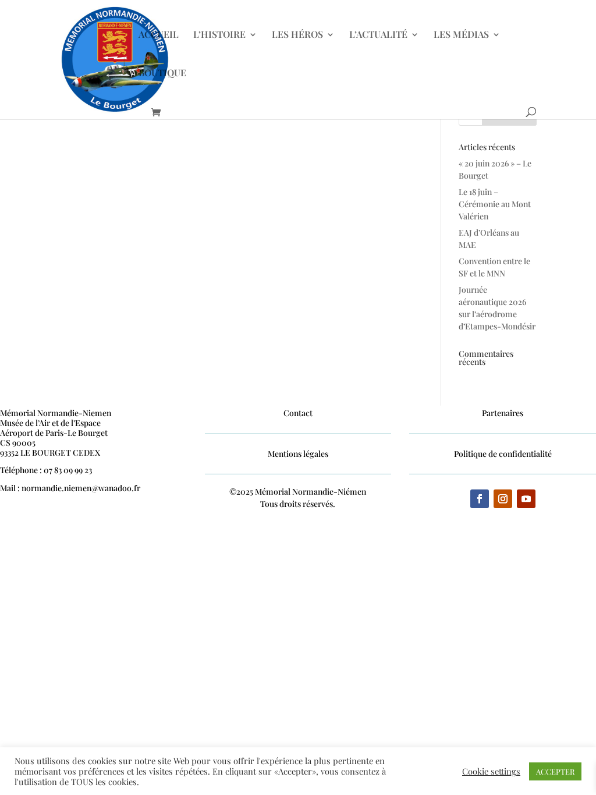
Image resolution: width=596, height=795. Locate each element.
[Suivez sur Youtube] (526, 498)
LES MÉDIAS (461, 35)
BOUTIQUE (162, 74)
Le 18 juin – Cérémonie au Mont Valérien (495, 204)
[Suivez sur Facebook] (479, 498)
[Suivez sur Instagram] (503, 498)
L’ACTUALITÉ (378, 35)
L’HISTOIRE (219, 35)
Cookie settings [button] (491, 771)
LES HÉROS (297, 35)
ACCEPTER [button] (555, 771)
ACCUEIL (159, 35)
